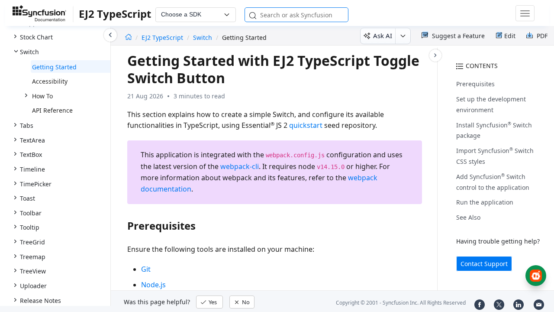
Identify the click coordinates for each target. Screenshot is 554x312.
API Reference (52, 110)
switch (202, 37)
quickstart (305, 125)
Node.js (153, 284)
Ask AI (382, 35)
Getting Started (54, 67)
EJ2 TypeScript (163, 37)
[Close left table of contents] (110, 35)
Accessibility (50, 81)
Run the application (484, 202)
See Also (468, 217)
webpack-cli (239, 166)
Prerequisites (475, 84)
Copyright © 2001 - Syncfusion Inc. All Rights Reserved (401, 302)
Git (146, 269)
